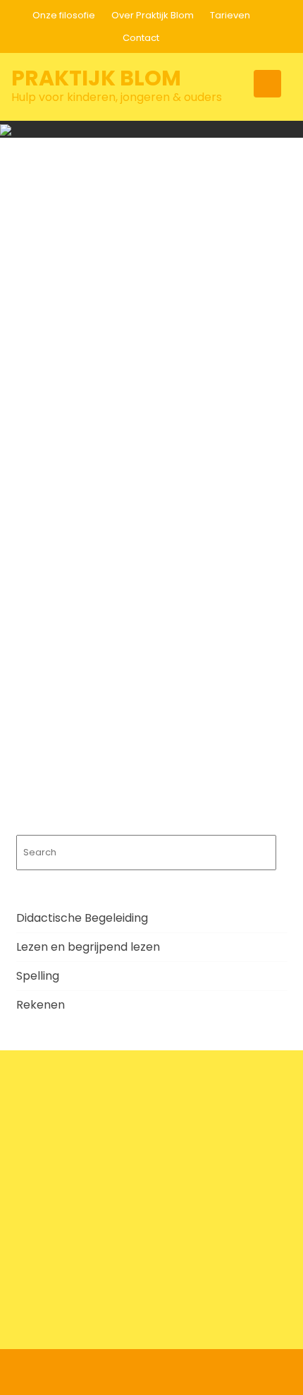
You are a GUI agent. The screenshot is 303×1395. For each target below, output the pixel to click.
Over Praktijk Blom (152, 15)
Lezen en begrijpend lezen (88, 947)
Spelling (37, 976)
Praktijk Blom (96, 78)
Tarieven (230, 15)
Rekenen (40, 1005)
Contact (141, 37)
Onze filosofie (63, 15)
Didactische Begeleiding (82, 918)
